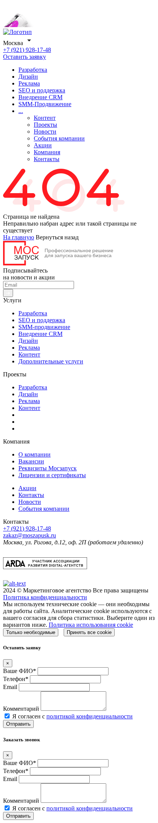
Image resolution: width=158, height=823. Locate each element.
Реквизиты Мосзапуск (47, 468)
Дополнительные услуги (50, 361)
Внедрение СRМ (40, 97)
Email (10, 687)
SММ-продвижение (44, 327)
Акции (43, 145)
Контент (45, 118)
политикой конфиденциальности (89, 716)
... (20, 111)
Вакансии (31, 461)
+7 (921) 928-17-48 (27, 50)
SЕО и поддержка (41, 90)
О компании (34, 454)
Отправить (18, 724)
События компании (59, 138)
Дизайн (28, 76)
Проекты (45, 124)
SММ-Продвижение (44, 104)
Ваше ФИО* (19, 671)
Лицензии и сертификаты (52, 475)
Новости (45, 131)
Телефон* (15, 679)
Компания (47, 152)
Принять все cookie (89, 632)
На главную (18, 237)
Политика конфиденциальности (45, 597)
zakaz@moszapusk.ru (29, 535)
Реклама (29, 83)
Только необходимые (30, 632)
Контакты (46, 159)
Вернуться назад (57, 237)
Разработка (32, 69)
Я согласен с (72, 716)
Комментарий (21, 708)
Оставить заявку (24, 56)
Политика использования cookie (91, 624)
